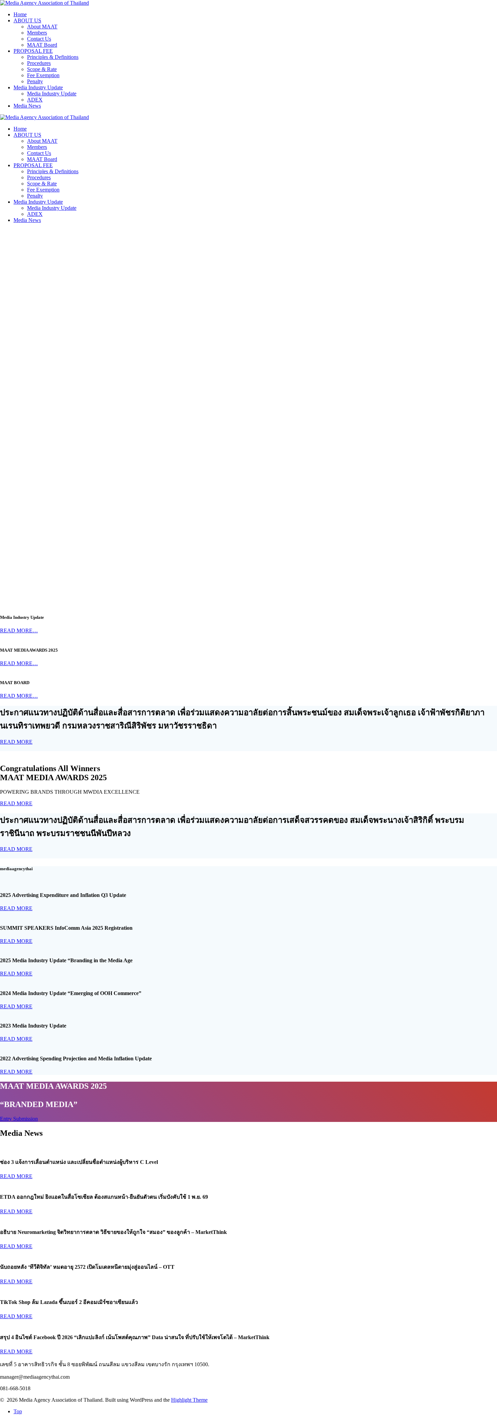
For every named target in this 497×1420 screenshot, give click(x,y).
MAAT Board (42, 45)
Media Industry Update (38, 87)
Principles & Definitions (52, 57)
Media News (27, 106)
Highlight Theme (189, 1400)
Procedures (39, 63)
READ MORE (16, 742)
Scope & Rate (42, 69)
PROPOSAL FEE (33, 51)
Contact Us (39, 39)
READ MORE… (19, 630)
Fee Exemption (43, 75)
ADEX (35, 100)
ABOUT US (27, 20)
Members (37, 33)
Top (18, 1411)
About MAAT (42, 26)
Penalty (35, 81)
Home (20, 14)
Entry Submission (19, 1119)
